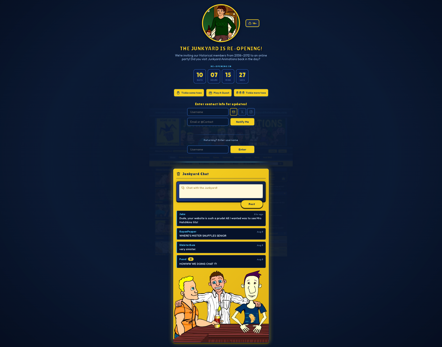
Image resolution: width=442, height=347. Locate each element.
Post (252, 204)
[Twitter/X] (242, 112)
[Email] (233, 112)
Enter (242, 149)
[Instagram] (251, 112)
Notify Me (242, 121)
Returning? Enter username (221, 140)
